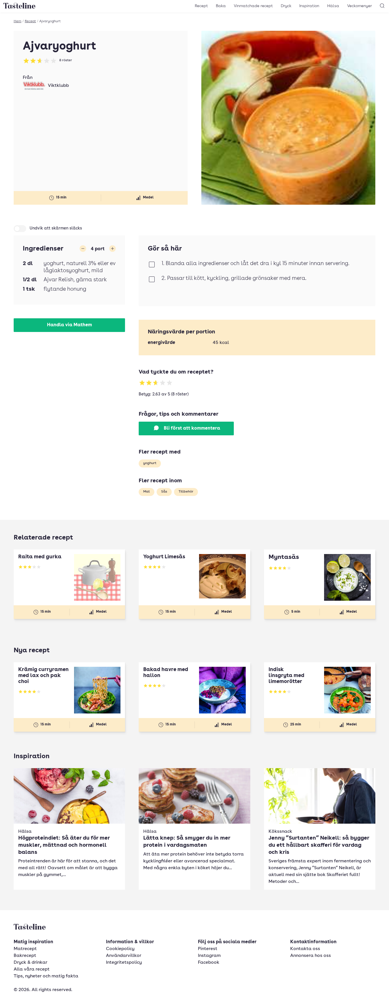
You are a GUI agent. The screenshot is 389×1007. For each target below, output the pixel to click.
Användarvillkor (123, 955)
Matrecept (25, 949)
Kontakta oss (305, 949)
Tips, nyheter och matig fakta (46, 976)
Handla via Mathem (69, 325)
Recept (201, 6)
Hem (17, 21)
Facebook (208, 962)
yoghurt (149, 463)
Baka (221, 6)
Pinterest (207, 949)
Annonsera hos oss (310, 955)
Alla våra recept (32, 969)
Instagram (209, 955)
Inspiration (309, 6)
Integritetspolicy (124, 962)
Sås (164, 491)
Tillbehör (186, 491)
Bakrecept (25, 955)
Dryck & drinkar (30, 962)
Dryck (286, 6)
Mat (146, 491)
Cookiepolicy (120, 949)
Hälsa (333, 6)
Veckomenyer (359, 6)
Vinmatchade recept (253, 6)
